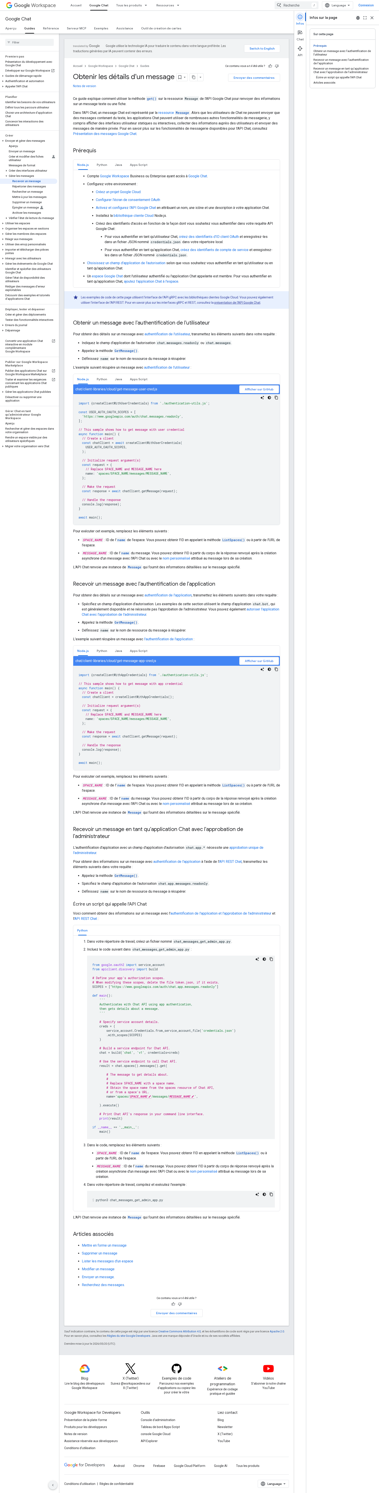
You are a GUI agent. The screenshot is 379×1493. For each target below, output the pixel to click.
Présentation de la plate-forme (85, 1420)
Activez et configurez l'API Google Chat (126, 208)
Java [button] (118, 165)
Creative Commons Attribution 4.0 (179, 1331)
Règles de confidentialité (117, 1484)
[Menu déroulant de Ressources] (179, 5)
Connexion (366, 5)
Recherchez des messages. (103, 1285)
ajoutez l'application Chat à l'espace (151, 281)
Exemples (101, 28)
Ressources (165, 5)
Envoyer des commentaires (254, 78)
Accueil (75, 5)
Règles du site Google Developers (128, 1335)
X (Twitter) (225, 1434)
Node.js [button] (83, 165)
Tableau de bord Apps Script (160, 1427)
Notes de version (84, 86)
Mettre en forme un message (104, 1245)
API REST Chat (230, 862)
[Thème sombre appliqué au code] (269, 397)
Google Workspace (100, 66)
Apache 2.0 (277, 1331)
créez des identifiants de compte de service (214, 250)
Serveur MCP (76, 28)
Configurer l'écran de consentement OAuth (128, 200)
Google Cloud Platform (189, 1466)
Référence (51, 28)
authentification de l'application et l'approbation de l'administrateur (220, 913)
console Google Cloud (155, 1434)
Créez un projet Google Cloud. (118, 192)
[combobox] (296, 5)
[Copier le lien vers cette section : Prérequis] (100, 151)
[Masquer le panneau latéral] (52, 1485)
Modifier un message (98, 1269)
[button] (28, 76)
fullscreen (365, 17)
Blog (221, 1420)
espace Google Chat (107, 276)
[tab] (83, 165)
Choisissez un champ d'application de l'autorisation (126, 263)
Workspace (43, 5)
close (372, 17)
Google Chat (98, 5)
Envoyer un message (98, 1277)
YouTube (224, 1441)
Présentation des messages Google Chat (104, 134)
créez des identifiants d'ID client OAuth (209, 237)
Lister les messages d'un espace (107, 1261)
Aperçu (10, 28)
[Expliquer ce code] (262, 397)
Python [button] (102, 165)
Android (119, 1466)
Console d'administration (158, 1420)
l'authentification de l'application (168, 639)
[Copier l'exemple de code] (276, 397)
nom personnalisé (176, 558)
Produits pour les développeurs (85, 1427)
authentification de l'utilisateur (167, 334)
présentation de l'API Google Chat (237, 302)
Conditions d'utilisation (79, 1448)
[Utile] (270, 66)
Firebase (159, 1466)
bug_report (358, 17)
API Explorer (149, 1441)
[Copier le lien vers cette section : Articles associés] (118, 1234)
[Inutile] (277, 66)
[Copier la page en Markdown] (194, 77)
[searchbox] (29, 42)
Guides (29, 28)
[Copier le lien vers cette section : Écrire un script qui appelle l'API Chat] (151, 904)
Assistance (124, 28)
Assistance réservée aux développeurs (91, 1441)
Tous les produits (129, 5)
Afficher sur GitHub (259, 389)
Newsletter (225, 1427)
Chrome (139, 1466)
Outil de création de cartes (161, 28)
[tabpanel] (176, 229)
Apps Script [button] (138, 165)
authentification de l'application (168, 595)
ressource (173, 113)
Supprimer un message (99, 1253)
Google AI (220, 1466)
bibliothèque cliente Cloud (134, 216)
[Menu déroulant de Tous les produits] (147, 5)
